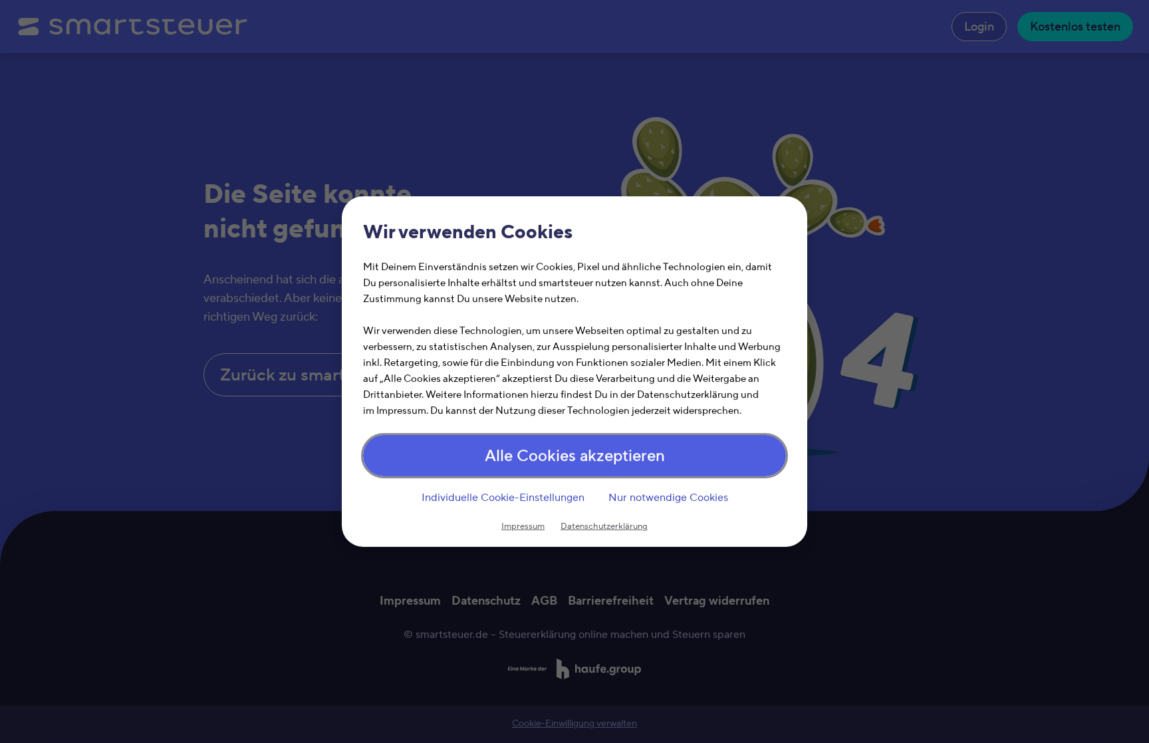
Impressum (523, 526)
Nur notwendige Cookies (668, 497)
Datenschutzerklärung (604, 526)
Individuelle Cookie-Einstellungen (503, 497)
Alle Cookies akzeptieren (575, 456)
